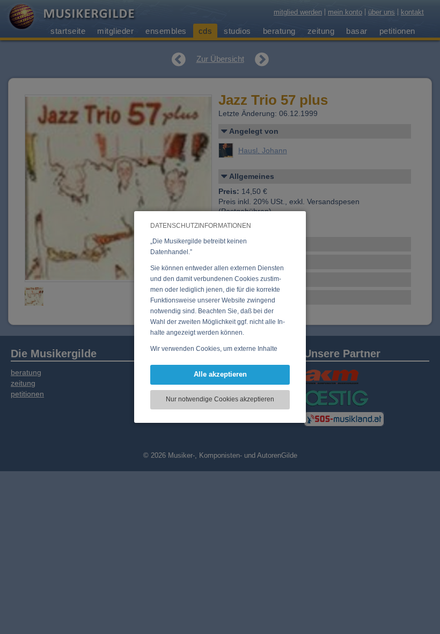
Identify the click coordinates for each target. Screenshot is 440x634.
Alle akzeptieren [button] (220, 374)
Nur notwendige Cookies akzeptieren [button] (220, 399)
